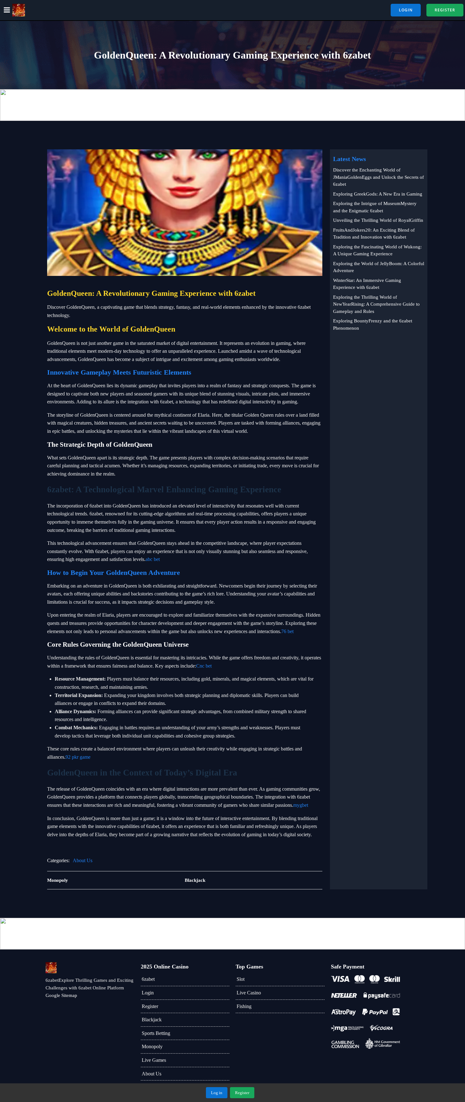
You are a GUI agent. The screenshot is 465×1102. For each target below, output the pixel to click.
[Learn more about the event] (232, 105)
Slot (241, 979)
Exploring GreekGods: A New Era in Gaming (377, 193)
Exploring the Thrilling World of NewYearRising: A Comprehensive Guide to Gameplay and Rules (376, 304)
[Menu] (7, 10)
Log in (216, 1092)
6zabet (148, 979)
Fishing (244, 1006)
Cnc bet (204, 666)
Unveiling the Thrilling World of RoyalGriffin (378, 220)
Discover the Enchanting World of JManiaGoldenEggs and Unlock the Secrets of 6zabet (378, 177)
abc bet (153, 559)
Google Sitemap (61, 995)
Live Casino (249, 992)
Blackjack (152, 1019)
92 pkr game (77, 757)
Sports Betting (156, 1033)
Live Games (154, 1060)
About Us (82, 860)
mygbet (300, 805)
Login (148, 992)
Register (150, 1006)
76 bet (287, 631)
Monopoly (152, 1046)
